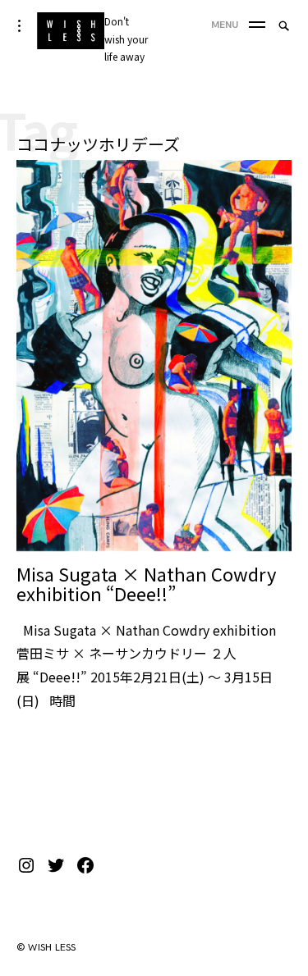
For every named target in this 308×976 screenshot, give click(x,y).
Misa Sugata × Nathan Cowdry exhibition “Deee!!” (146, 583)
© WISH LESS (46, 948)
